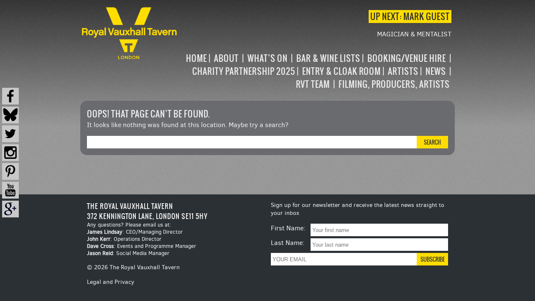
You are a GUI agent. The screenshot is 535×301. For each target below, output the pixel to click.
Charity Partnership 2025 (243, 71)
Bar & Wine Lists (328, 58)
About (226, 58)
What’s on (267, 58)
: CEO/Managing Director (135, 231)
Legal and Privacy (110, 282)
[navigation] (315, 71)
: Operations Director (124, 238)
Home (196, 58)
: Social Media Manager (128, 253)
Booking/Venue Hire (406, 58)
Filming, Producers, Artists (394, 84)
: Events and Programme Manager (141, 246)
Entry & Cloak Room (341, 71)
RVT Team (313, 84)
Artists (403, 71)
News (435, 71)
